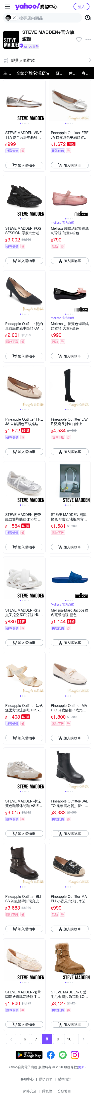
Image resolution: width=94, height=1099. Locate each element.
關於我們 (45, 1078)
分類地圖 (64, 1090)
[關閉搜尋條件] (14, 18)
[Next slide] (42, 100)
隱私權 (47, 1090)
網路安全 (29, 1090)
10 (69, 1039)
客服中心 (27, 1078)
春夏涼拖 (87, 73)
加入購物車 (26, 165)
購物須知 (64, 1078)
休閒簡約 (74, 73)
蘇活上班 (61, 73)
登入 (81, 6)
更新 (81, 1066)
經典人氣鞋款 (23, 60)
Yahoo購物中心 (36, 6)
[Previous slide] (6, 100)
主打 (7, 73)
